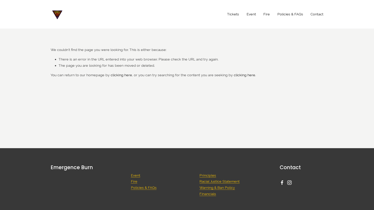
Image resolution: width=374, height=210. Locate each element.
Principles (207, 175)
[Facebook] (282, 182)
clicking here (121, 75)
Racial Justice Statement (219, 181)
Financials (207, 194)
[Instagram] (289, 182)
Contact (316, 14)
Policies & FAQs (290, 14)
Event (251, 14)
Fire (266, 14)
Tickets (233, 14)
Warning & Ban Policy (217, 188)
